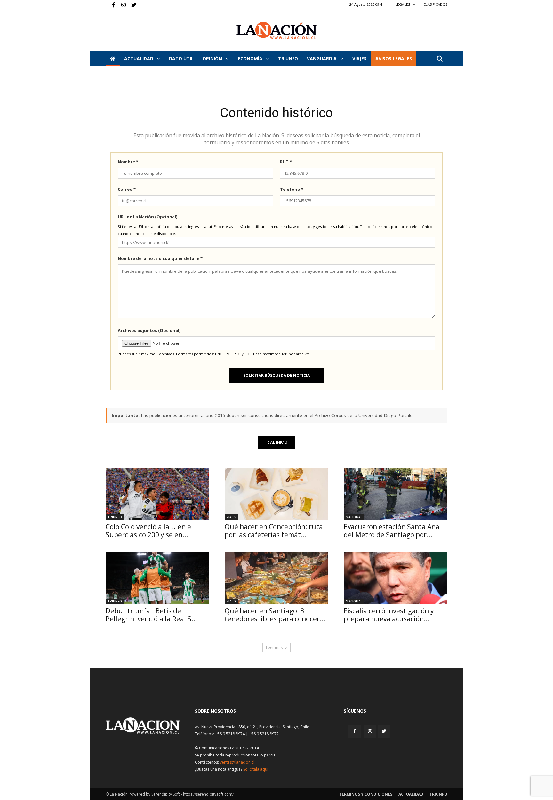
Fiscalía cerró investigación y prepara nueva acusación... (389, 614)
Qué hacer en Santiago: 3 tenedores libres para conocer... (275, 614)
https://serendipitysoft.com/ (208, 794)
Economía (251, 58)
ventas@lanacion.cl (237, 762)
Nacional (354, 517)
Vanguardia (322, 58)
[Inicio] (113, 58)
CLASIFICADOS (435, 4)
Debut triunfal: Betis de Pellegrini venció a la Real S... (151, 614)
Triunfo (288, 58)
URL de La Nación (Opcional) (147, 217)
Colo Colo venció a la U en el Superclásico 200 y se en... (149, 530)
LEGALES (403, 4)
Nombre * (128, 162)
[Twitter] (131, 4)
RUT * (286, 162)
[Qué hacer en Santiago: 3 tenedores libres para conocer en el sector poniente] (276, 578)
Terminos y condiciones (365, 794)
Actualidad (139, 58)
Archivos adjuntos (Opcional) (149, 330)
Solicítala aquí (255, 769)
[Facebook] (110, 4)
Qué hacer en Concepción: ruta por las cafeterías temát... (274, 530)
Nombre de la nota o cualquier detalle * (160, 258)
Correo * (127, 189)
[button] (439, 59)
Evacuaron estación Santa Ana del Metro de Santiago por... (391, 530)
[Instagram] (121, 4)
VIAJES (359, 58)
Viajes (231, 517)
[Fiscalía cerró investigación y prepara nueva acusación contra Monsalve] (395, 578)
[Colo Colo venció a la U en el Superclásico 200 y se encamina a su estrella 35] (157, 494)
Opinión (213, 58)
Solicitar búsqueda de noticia (276, 375)
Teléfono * (291, 189)
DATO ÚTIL (181, 58)
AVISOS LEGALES (393, 58)
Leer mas (274, 647)
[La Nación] (276, 30)
